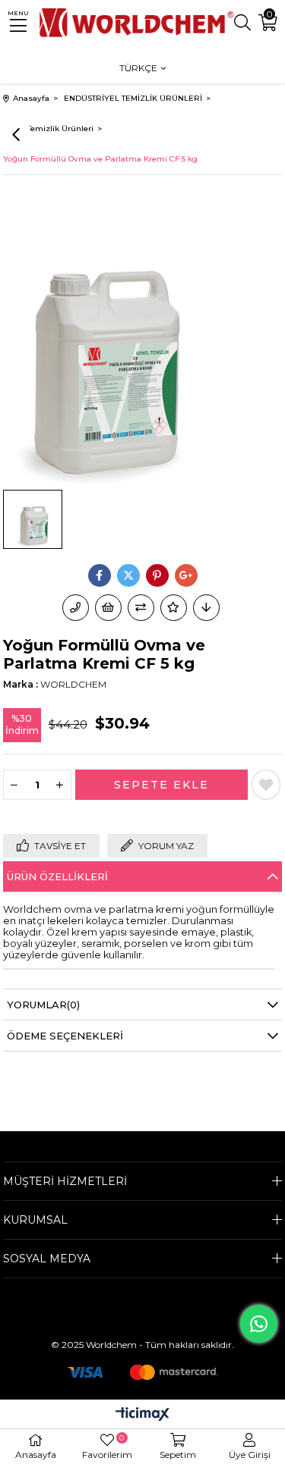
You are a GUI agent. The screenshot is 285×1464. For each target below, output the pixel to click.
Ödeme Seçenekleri (65, 1036)
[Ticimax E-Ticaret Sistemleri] (142, 1415)
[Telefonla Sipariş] (75, 607)
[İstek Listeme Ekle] (108, 607)
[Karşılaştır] (141, 607)
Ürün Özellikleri (57, 876)
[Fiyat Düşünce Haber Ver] (206, 607)
